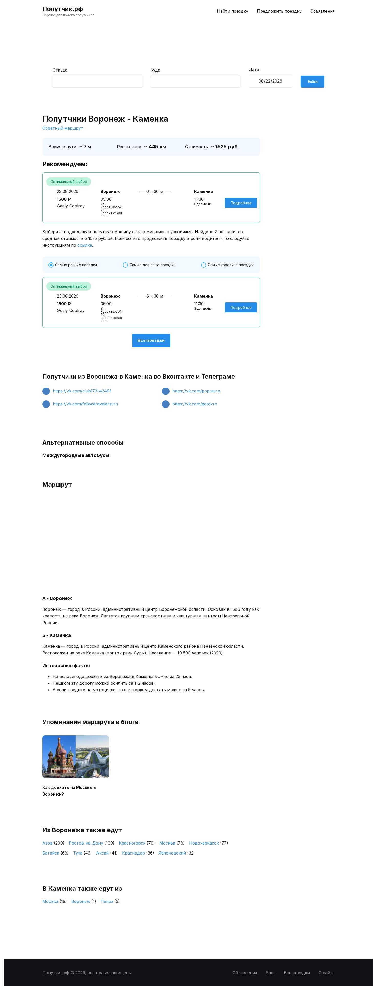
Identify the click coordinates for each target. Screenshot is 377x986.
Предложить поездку (279, 11)
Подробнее (241, 203)
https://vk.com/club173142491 (82, 390)
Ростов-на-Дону (91, 843)
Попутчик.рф (62, 9)
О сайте (327, 972)
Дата (254, 69)
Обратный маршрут (62, 128)
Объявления (322, 11)
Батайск (55, 853)
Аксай (107, 853)
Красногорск (137, 843)
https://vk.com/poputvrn (196, 390)
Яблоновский (176, 853)
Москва (172, 843)
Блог (270, 972)
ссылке (84, 245)
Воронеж (83, 901)
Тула (82, 853)
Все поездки (151, 340)
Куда (155, 70)
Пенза (110, 901)
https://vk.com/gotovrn (194, 403)
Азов (53, 843)
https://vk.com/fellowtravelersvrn (85, 403)
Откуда (60, 70)
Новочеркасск (208, 843)
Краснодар (138, 853)
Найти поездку (232, 11)
